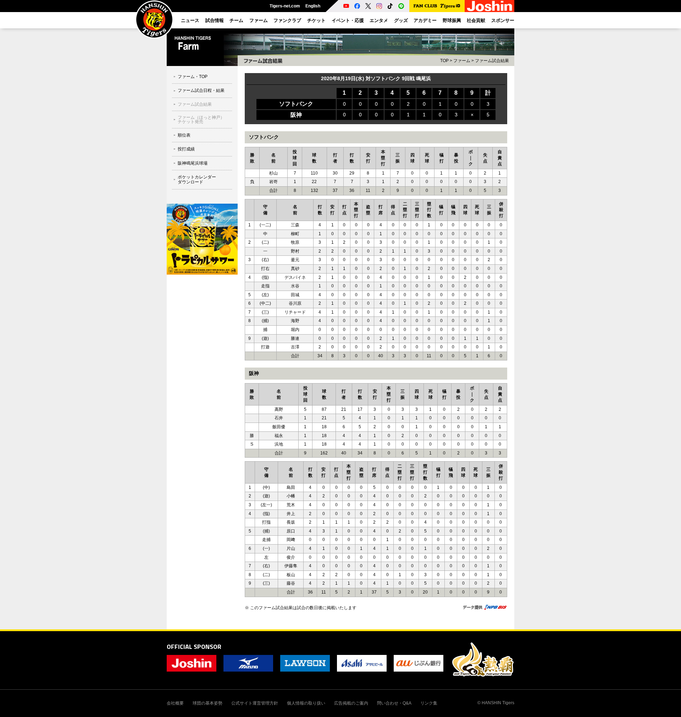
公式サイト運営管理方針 (254, 703)
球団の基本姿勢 (207, 703)
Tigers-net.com (285, 6)
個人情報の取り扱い (306, 703)
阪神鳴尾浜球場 (192, 163)
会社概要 (175, 703)
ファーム (461, 60)
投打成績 (186, 149)
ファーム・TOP (192, 76)
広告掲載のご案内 (351, 703)
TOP (444, 60)
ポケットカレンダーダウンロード (197, 179)
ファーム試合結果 (492, 60)
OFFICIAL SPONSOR (194, 646)
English (312, 6)
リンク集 (428, 703)
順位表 (184, 135)
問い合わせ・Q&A (394, 703)
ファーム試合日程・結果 (201, 90)
